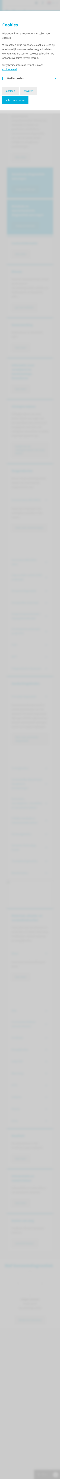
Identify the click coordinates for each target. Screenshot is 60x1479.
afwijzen (28, 91)
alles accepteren (15, 100)
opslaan (10, 91)
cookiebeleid (9, 69)
